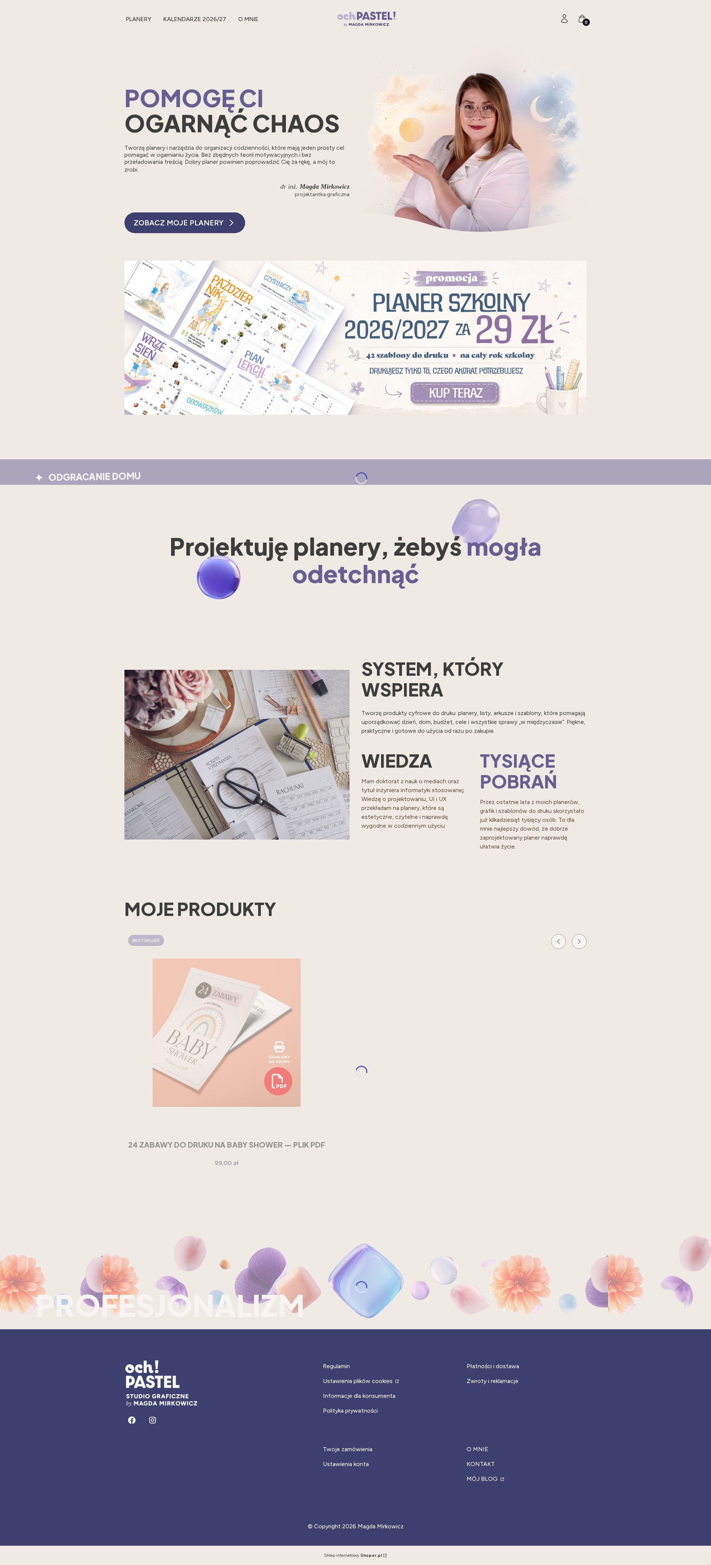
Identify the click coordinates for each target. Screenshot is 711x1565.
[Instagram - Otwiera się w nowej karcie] (152, 1420)
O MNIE (477, 1449)
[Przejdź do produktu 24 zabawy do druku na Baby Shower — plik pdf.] (226, 1033)
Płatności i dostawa (493, 1366)
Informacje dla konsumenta (359, 1395)
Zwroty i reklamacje (492, 1380)
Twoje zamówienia (348, 1449)
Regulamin (336, 1366)
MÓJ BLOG (483, 1478)
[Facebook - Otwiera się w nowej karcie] (131, 1420)
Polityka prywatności (350, 1410)
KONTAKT (481, 1464)
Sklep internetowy (353, 1555)
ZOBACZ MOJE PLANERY (178, 222)
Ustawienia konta (346, 1464)
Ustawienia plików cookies (358, 1380)
